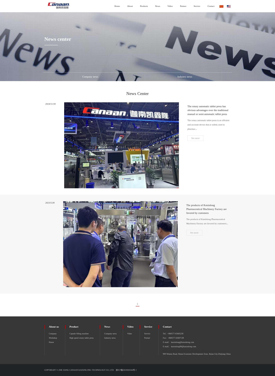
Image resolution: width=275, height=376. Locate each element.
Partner (183, 6)
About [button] (130, 6)
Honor (51, 342)
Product (73, 326)
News (107, 326)
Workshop (53, 338)
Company (53, 334)
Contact (167, 326)
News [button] (157, 6)
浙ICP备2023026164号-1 (126, 370)
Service (148, 326)
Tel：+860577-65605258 (173, 334)
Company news (110, 334)
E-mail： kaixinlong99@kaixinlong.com (179, 346)
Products (144, 6)
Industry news (110, 338)
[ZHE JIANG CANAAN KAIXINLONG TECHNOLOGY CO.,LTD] (62, 6)
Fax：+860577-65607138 (173, 338)
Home (117, 6)
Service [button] (197, 6)
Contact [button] (211, 6)
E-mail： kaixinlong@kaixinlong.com (178, 342)
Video (170, 6)
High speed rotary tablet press (81, 338)
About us (54, 326)
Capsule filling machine (79, 334)
